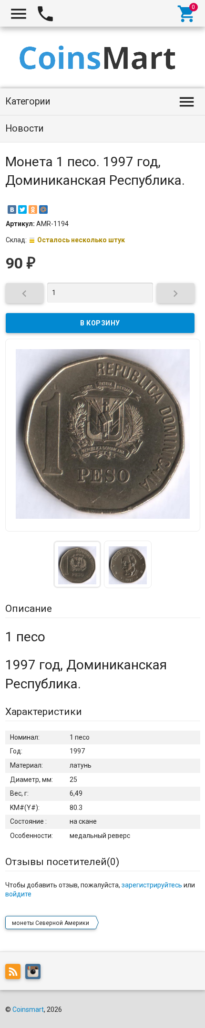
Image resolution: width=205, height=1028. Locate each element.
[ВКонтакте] (12, 209)
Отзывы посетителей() (62, 861)
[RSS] (15, 973)
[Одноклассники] (33, 209)
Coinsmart (28, 1009)
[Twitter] (22, 209)
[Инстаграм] (35, 973)
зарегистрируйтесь (152, 885)
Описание (28, 608)
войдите (18, 894)
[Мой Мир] (43, 209)
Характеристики (43, 711)
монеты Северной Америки (50, 923)
